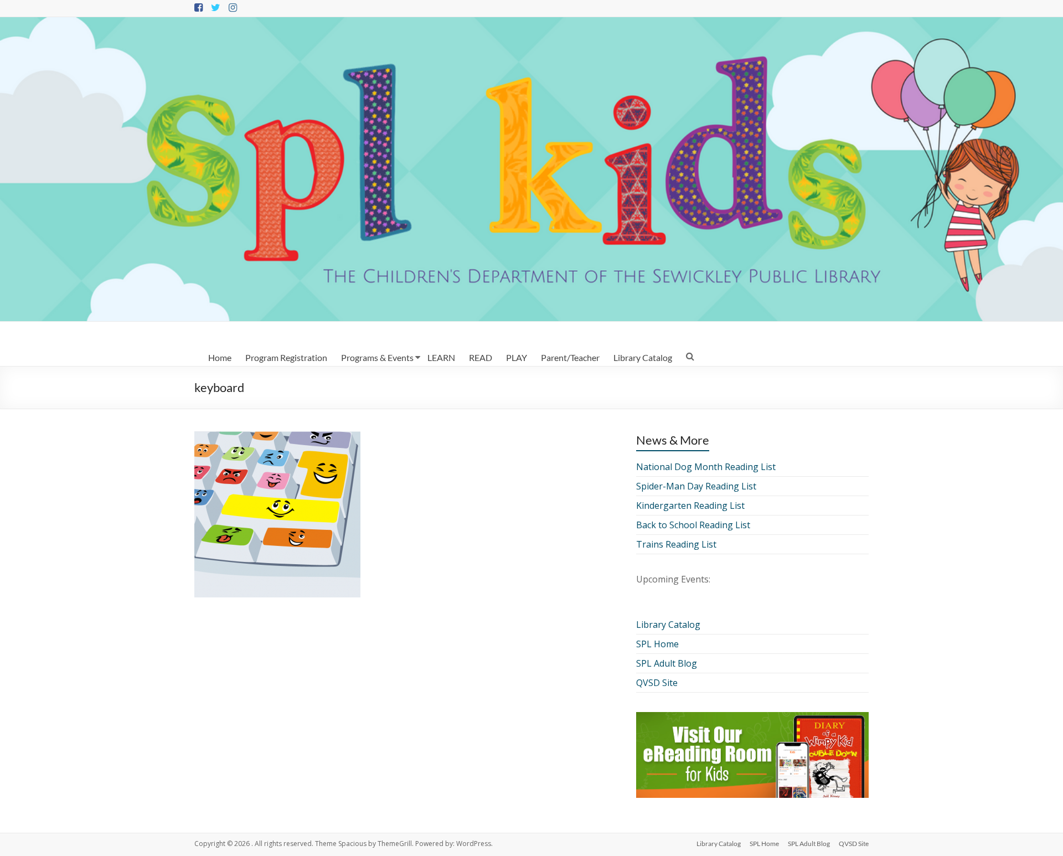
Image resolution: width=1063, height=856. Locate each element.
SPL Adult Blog (666, 663)
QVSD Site (657, 683)
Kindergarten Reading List (690, 505)
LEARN (441, 357)
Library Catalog (642, 357)
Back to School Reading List (693, 525)
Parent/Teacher (570, 357)
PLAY (516, 357)
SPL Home (657, 644)
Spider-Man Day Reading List (696, 486)
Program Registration (286, 357)
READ (480, 357)
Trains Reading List (676, 544)
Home (219, 357)
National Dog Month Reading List (706, 467)
